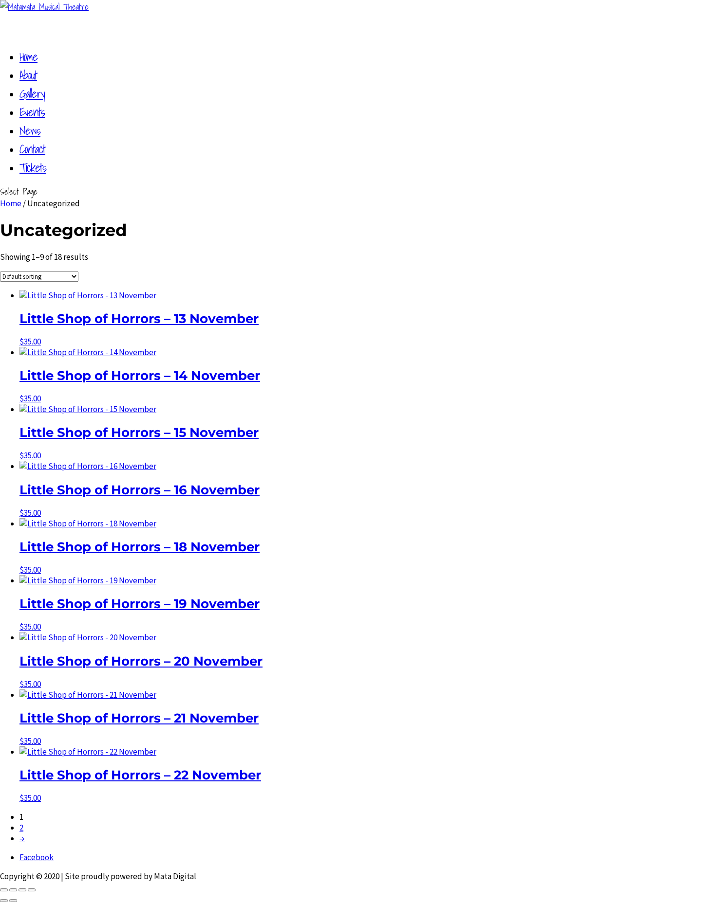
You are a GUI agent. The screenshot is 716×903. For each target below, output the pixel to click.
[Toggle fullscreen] (13, 889)
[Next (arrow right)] (13, 900)
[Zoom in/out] (4, 889)
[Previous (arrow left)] (4, 900)
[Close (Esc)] (32, 889)
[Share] (22, 889)
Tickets (32, 167)
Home (10, 203)
